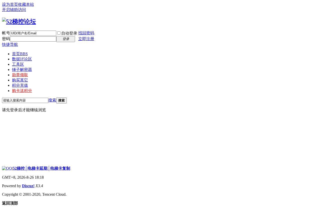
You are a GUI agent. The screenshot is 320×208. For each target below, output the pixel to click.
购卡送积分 (22, 90)
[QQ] (7, 168)
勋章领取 (20, 75)
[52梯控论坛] (19, 21)
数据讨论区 (22, 59)
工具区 (18, 64)
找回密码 (86, 33)
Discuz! (28, 186)
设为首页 (10, 4)
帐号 (6, 33)
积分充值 (20, 85)
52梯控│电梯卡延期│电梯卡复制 (41, 168)
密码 (6, 39)
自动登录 (69, 33)
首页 (20, 54)
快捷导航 (10, 44)
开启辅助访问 (14, 10)
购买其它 (20, 80)
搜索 (52, 100)
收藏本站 (26, 4)
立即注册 (86, 39)
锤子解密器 (22, 69)
